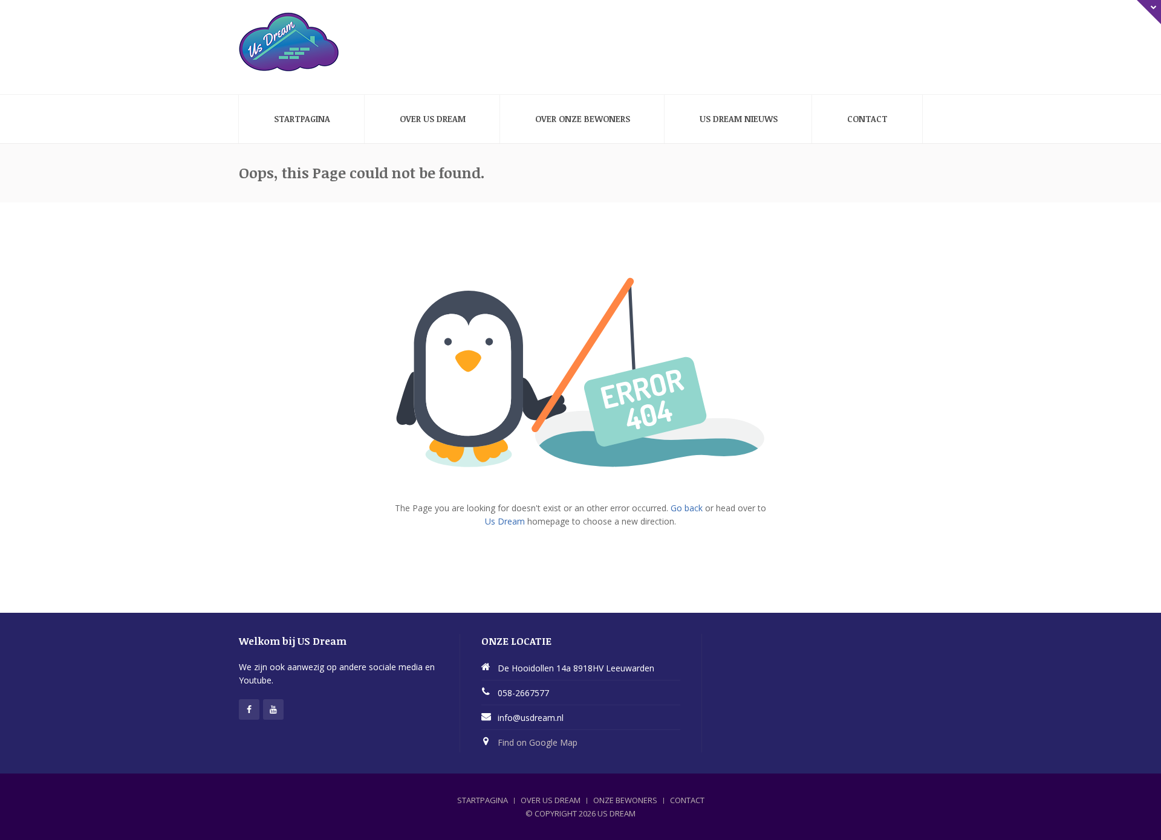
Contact (867, 118)
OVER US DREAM (550, 800)
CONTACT (687, 800)
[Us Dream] (289, 42)
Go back (687, 508)
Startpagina (302, 118)
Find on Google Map (537, 742)
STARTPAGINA (482, 800)
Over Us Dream (433, 118)
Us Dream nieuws (739, 118)
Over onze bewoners (582, 118)
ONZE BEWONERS (625, 800)
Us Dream (505, 521)
